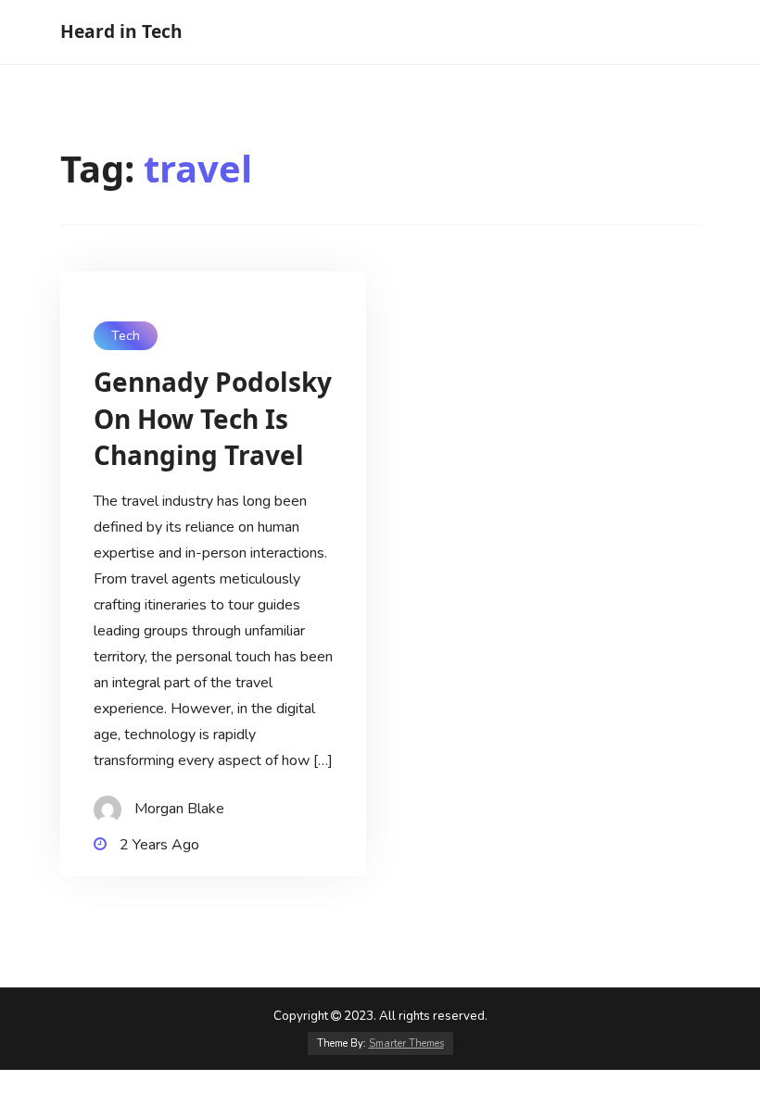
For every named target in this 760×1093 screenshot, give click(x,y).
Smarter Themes (406, 1043)
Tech (125, 336)
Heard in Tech (121, 31)
